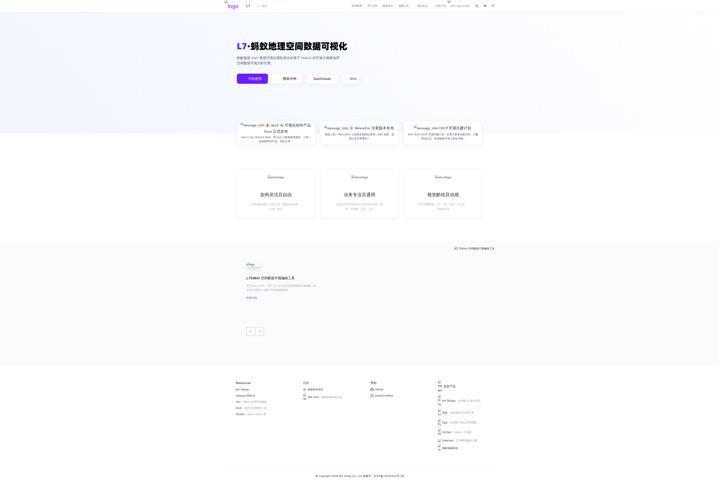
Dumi (239, 407)
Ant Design (242, 389)
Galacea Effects (245, 395)
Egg (444, 422)
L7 (248, 6)
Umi (238, 401)
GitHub (379, 389)
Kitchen (446, 432)
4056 (353, 79)
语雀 (444, 412)
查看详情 (251, 297)
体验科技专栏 (315, 389)
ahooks (240, 414)
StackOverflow (384, 395)
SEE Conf (312, 397)
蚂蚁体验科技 (450, 448)
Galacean (447, 440)
